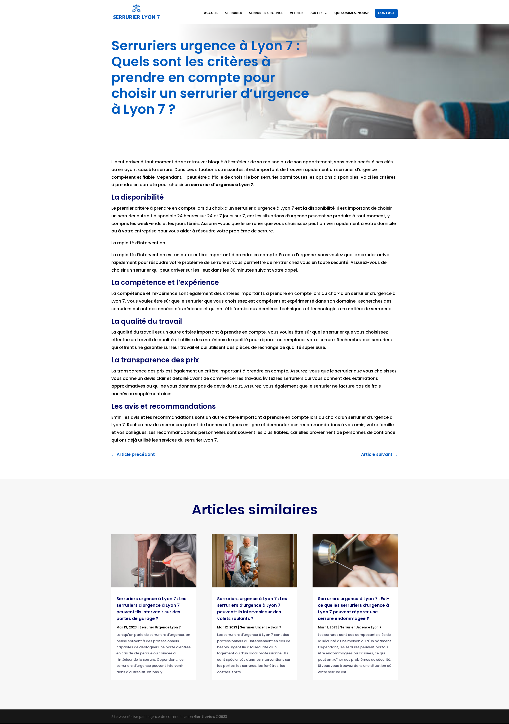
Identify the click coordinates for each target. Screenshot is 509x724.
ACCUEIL (211, 13)
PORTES (315, 13)
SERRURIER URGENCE (266, 13)
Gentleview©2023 (210, 716)
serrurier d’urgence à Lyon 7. (222, 185)
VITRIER (296, 13)
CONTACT (386, 13)
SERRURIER (233, 13)
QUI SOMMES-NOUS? (351, 13)
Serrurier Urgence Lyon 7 (160, 627)
